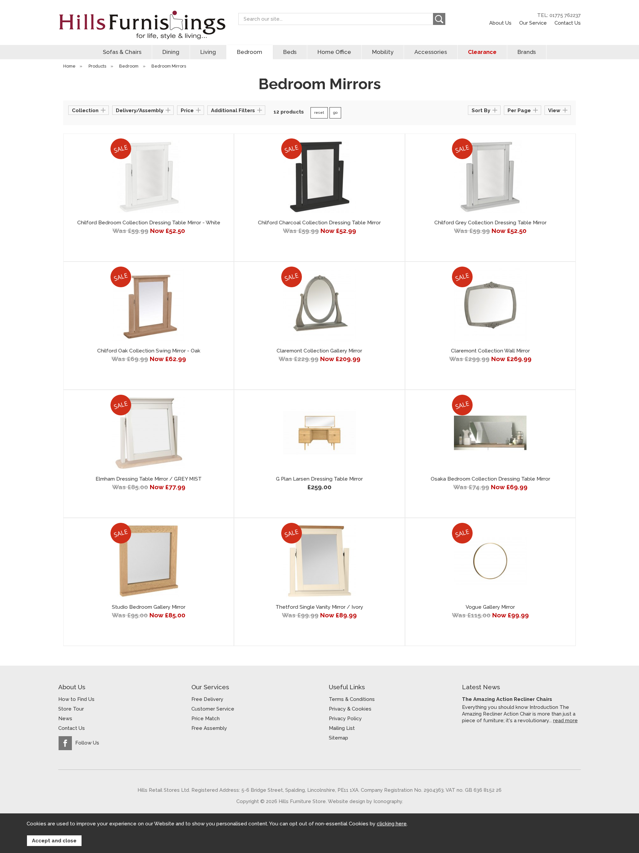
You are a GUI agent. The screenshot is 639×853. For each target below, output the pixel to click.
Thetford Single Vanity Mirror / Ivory (319, 607)
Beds (290, 52)
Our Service (533, 23)
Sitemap (338, 738)
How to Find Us (76, 699)
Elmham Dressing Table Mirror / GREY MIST (149, 479)
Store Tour (71, 709)
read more (565, 720)
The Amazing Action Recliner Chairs (507, 699)
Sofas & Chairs (122, 52)
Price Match (205, 719)
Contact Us (567, 23)
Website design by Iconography (365, 801)
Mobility (382, 52)
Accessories (430, 52)
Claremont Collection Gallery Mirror (319, 351)
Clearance (482, 52)
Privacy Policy (345, 719)
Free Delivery (207, 699)
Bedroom (249, 52)
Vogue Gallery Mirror (490, 607)
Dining (170, 52)
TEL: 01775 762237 (559, 15)
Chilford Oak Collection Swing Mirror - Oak (148, 351)
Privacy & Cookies (350, 709)
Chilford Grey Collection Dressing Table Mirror (490, 223)
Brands (527, 52)
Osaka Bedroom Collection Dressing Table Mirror (490, 479)
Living (208, 52)
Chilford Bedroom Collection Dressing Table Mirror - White (148, 223)
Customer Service (212, 709)
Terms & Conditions (352, 699)
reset (319, 112)
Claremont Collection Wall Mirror (490, 351)
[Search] (439, 19)
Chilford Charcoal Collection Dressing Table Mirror (319, 223)
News (65, 719)
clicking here (392, 824)
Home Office (334, 52)
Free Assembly (209, 728)
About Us (500, 23)
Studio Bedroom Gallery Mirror (148, 607)
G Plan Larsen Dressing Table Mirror (319, 479)
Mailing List (342, 728)
